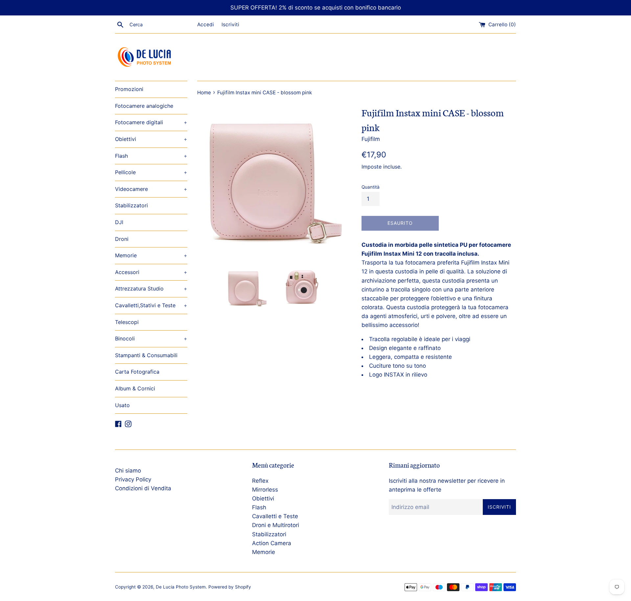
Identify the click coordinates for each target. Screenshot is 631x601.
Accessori (151, 272)
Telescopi (127, 322)
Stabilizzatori (131, 205)
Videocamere (151, 189)
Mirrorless (265, 489)
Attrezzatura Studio (151, 288)
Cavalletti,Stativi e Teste (151, 305)
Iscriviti (230, 24)
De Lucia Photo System (181, 586)
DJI (119, 222)
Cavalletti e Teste (275, 516)
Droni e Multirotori (275, 525)
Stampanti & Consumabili (146, 355)
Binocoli (151, 338)
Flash (151, 155)
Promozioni (129, 89)
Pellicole (151, 172)
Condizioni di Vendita (143, 488)
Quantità (371, 187)
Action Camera (271, 543)
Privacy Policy (133, 479)
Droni (122, 239)
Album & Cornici (135, 388)
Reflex (260, 480)
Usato (122, 405)
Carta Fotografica (137, 371)
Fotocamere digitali (151, 122)
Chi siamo (128, 470)
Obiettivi (151, 139)
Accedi (205, 24)
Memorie (151, 255)
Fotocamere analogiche (144, 106)
